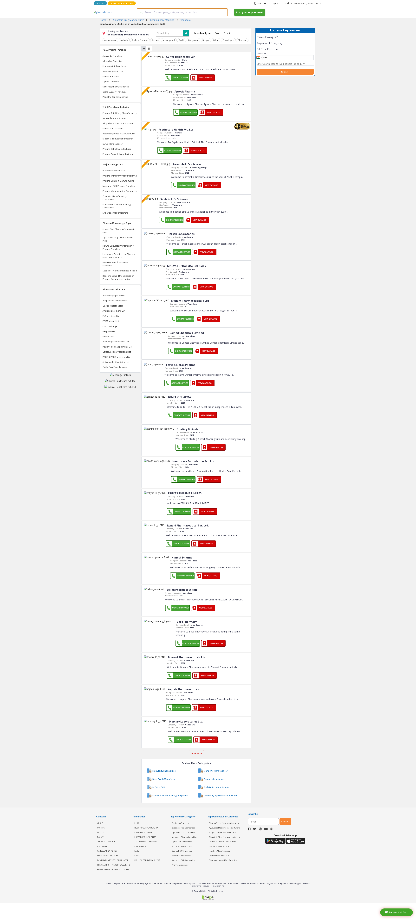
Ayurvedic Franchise (112, 55)
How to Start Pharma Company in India (119, 231)
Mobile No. (262, 53)
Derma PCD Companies (182, 851)
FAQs (136, 851)
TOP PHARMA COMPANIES (145, 841)
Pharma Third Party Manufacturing (119, 113)
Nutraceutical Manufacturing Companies (116, 206)
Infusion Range (110, 326)
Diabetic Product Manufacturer (118, 138)
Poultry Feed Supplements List (117, 346)
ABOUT (100, 823)
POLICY (100, 837)
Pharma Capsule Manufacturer (118, 154)
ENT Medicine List (111, 316)
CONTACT (101, 828)
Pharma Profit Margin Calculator (114, 865)
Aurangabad (168, 40)
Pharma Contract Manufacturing (118, 180)
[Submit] (141, 12)
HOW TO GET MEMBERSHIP (146, 828)
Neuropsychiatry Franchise (116, 86)
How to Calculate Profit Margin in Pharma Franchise (118, 247)
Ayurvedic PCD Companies (183, 860)
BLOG (136, 823)
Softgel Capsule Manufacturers (222, 832)
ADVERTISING (140, 846)
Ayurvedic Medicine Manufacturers (224, 828)
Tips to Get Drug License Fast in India (118, 239)
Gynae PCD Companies (182, 841)
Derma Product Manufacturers (222, 841)
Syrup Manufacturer (113, 143)
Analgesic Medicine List (114, 310)
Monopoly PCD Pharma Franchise (119, 185)
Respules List (109, 331)
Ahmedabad (110, 40)
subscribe (285, 821)
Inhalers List (108, 336)
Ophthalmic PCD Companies (184, 832)
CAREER (100, 832)
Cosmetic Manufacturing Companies (114, 198)
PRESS (137, 855)
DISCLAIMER (102, 846)
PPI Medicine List (111, 321)
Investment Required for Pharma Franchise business (119, 256)
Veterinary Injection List (114, 295)
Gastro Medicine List (113, 305)
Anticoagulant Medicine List (116, 362)
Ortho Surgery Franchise (115, 91)
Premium (228, 33)
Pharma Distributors (180, 865)
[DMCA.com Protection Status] (208, 897)
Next (285, 71)
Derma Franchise (111, 76)
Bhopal (205, 40)
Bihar (216, 40)
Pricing (100, 3)
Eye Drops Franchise (180, 823)
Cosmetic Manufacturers (219, 846)
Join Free (261, 3)
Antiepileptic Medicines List (116, 341)
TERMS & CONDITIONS (107, 841)
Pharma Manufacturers (219, 855)
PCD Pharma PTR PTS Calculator (112, 860)
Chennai (242, 40)
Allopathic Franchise (112, 61)
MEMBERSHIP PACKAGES (107, 855)
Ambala (124, 40)
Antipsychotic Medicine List (116, 300)
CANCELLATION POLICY (107, 851)
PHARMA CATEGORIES (143, 832)
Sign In (275, 3)
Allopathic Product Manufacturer (118, 123)
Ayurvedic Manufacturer (114, 118)
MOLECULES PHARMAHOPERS (147, 860)
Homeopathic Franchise (114, 66)
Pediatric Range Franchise (115, 96)
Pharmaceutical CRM (122, 3)
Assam (155, 40)
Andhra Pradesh (140, 40)
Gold (217, 33)
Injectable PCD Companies (183, 828)
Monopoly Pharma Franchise (184, 837)
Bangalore (193, 40)
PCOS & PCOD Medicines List (116, 356)
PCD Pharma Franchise (114, 170)
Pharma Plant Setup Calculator (113, 869)
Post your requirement (249, 12)
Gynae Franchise (111, 81)
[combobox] (182, 12)
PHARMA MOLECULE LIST (145, 837)
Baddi (181, 40)
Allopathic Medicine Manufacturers (224, 837)
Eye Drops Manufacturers (115, 212)
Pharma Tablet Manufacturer (117, 148)
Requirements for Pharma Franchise (115, 264)
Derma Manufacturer (113, 128)
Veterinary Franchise (113, 71)
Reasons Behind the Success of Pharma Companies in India (118, 277)
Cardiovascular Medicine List (117, 351)
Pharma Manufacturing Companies (120, 191)
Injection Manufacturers (219, 851)
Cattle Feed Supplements (115, 367)
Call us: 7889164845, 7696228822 (303, 3)
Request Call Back (398, 912)
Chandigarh (228, 40)
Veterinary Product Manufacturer (119, 133)
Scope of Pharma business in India (120, 270)
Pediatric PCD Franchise (182, 855)
